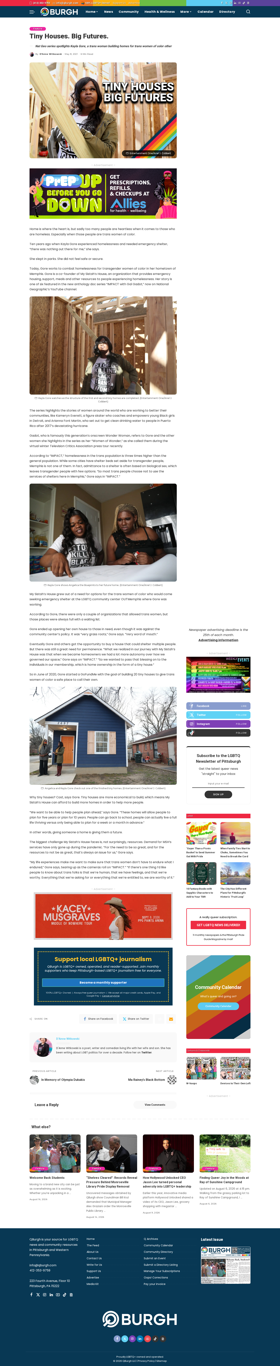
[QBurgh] (59, 12)
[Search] (248, 12)
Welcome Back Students (47, 1178)
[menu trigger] (34, 12)
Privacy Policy (146, 1361)
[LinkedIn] (235, 3)
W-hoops (191, 1083)
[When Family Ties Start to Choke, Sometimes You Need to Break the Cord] (235, 833)
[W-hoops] (201, 1068)
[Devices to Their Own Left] (235, 1068)
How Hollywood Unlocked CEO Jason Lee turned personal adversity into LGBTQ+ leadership (167, 1182)
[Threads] (248, 3)
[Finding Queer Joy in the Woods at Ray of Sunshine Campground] (225, 1153)
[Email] (171, 1019)
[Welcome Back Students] (55, 1153)
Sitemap (161, 1361)
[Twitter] (226, 3)
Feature (37, 28)
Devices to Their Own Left (235, 1083)
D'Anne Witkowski (51, 54)
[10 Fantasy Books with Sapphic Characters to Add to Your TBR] (201, 873)
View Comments (155, 1104)
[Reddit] (159, 1019)
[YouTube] (239, 3)
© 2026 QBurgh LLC (124, 1361)
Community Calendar (218, 1006)
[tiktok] (218, 733)
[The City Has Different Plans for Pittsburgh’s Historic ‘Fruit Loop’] (235, 873)
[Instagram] (231, 3)
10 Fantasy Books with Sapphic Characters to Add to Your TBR (199, 892)
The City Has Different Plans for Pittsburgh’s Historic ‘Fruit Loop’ (233, 892)
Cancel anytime (110, 995)
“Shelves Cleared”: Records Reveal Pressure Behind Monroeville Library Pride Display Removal (111, 1182)
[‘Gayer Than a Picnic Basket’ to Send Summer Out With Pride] (201, 833)
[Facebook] (222, 3)
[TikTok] (244, 3)
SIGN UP (218, 794)
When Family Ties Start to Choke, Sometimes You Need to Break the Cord (235, 852)
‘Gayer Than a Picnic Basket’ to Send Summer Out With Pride (200, 852)
